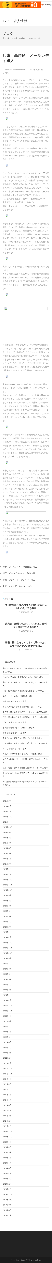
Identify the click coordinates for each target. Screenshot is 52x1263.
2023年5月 (7, 979)
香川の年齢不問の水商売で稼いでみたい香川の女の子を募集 (26, 606)
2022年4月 (7, 1047)
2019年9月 (7, 1204)
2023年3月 (7, 989)
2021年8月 (7, 1089)
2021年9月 (7, 1084)
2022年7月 (7, 1031)
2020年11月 (7, 1136)
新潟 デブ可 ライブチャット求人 (19, 579)
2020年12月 (7, 1131)
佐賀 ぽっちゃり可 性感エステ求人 (20, 566)
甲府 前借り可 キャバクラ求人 (18, 586)
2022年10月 (7, 1016)
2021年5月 (7, 1105)
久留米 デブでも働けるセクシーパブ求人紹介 (22, 754)
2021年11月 (7, 1073)
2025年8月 (7, 837)
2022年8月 (7, 1026)
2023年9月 (7, 958)
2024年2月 (7, 932)
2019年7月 (7, 1215)
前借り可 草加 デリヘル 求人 (14, 733)
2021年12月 (7, 1068)
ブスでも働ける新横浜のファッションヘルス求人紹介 (25, 712)
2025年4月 (7, 858)
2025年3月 (7, 864)
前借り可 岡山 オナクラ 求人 (14, 701)
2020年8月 (7, 1152)
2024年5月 (7, 916)
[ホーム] (3, 38)
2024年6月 (7, 911)
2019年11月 (7, 1194)
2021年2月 (7, 1121)
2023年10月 (7, 953)
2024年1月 (7, 937)
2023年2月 (7, 995)
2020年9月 (7, 1147)
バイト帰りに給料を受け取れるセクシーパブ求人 (23, 691)
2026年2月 (7, 806)
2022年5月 (7, 1042)
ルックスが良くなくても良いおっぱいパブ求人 (22, 706)
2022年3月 (7, 1052)
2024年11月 (7, 884)
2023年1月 (7, 1000)
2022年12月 (7, 1005)
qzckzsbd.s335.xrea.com (15, 69)
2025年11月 (7, 822)
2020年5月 (7, 1168)
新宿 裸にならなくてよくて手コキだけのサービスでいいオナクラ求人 (26, 644)
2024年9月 (7, 895)
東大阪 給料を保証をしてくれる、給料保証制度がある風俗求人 (26, 625)
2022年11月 (7, 1010)
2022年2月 (7, 1058)
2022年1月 (7, 1063)
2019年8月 (7, 1210)
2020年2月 (7, 1184)
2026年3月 (7, 801)
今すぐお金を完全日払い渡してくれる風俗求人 (22, 738)
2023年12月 (7, 942)
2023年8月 (7, 963)
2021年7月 (7, 1094)
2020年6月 (7, 1163)
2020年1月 (7, 1189)
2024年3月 (7, 927)
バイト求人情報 (15, 20)
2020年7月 (7, 1157)
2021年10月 (7, 1079)
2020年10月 (7, 1142)
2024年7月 (7, 905)
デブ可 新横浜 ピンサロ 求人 (14, 748)
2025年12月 (7, 816)
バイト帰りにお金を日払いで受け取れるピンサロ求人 (25, 743)
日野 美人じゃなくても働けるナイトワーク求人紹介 (25, 717)
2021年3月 (7, 1115)
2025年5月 (7, 853)
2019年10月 (7, 1199)
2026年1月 (7, 811)
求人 (7, 73)
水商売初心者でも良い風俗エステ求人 (19, 727)
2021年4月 (7, 1110)
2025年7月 (7, 842)
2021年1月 (7, 1126)
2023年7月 (7, 968)
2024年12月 (7, 879)
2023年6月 (7, 974)
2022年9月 (7, 1021)
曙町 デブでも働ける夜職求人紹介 (18, 696)
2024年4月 (7, 921)
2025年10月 (7, 827)
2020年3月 (7, 1178)
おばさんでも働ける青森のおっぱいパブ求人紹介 (23, 677)
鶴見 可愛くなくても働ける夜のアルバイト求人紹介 (25, 767)
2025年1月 (7, 874)
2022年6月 (7, 1037)
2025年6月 (7, 848)
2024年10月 (7, 890)
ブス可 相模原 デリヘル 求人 (14, 722)
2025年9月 (7, 832)
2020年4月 (7, 1173)
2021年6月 (7, 1100)
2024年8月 (7, 900)
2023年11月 (7, 947)
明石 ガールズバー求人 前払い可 (19, 573)
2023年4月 (7, 984)
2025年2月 (7, 869)
